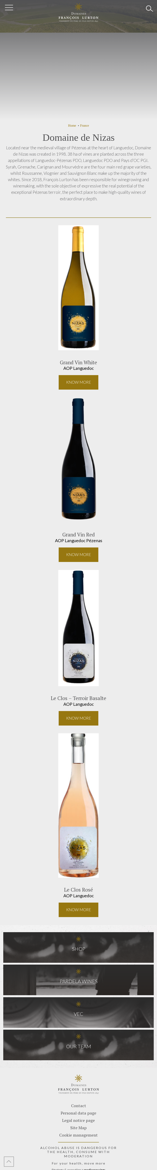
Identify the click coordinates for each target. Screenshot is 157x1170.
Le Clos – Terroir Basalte (78, 698)
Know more (78, 382)
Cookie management (78, 1135)
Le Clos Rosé (78, 889)
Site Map (78, 1127)
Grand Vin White (78, 362)
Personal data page (78, 1113)
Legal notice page (78, 1120)
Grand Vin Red (78, 534)
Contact (78, 1105)
